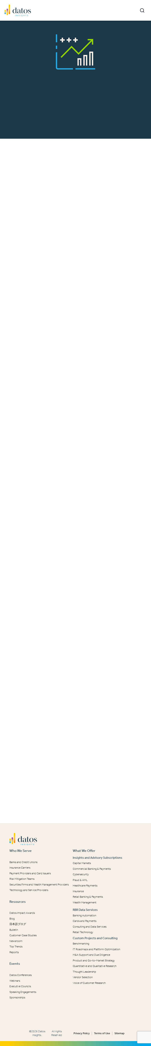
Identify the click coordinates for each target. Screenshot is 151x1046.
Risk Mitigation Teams (21, 879)
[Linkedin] (72, 1013)
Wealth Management (84, 902)
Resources (17, 901)
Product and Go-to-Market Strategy (94, 960)
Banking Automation (84, 915)
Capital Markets (82, 863)
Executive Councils (20, 986)
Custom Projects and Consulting (95, 938)
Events (14, 963)
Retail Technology (83, 932)
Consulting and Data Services (89, 926)
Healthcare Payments (85, 885)
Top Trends (15, 946)
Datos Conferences (20, 975)
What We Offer (84, 850)
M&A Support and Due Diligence (91, 954)
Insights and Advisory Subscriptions (97, 858)
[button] (142, 10)
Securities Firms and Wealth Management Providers (39, 884)
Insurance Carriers (19, 867)
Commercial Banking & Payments (92, 869)
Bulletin (13, 930)
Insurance (78, 891)
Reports (14, 952)
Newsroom (15, 941)
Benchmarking (81, 943)
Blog (12, 918)
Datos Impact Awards (22, 913)
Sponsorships (17, 997)
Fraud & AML (80, 880)
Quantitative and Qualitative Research (94, 966)
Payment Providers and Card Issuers (30, 873)
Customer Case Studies (23, 935)
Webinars (14, 980)
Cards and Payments (84, 921)
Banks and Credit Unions (23, 862)
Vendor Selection (83, 977)
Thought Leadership (84, 971)
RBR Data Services (85, 910)
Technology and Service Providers (28, 890)
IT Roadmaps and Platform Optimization (96, 949)
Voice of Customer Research (89, 983)
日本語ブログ (17, 924)
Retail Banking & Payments (88, 896)
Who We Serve (20, 850)
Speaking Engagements (22, 992)
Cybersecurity (81, 874)
